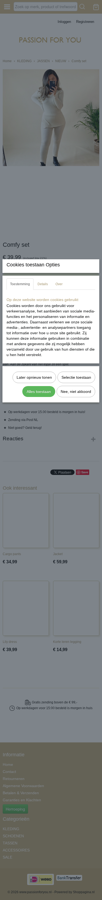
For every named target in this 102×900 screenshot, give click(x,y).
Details (43, 284)
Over (59, 284)
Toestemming (20, 284)
